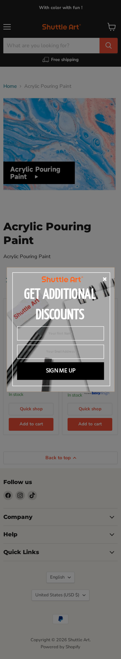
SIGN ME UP (60, 371)
